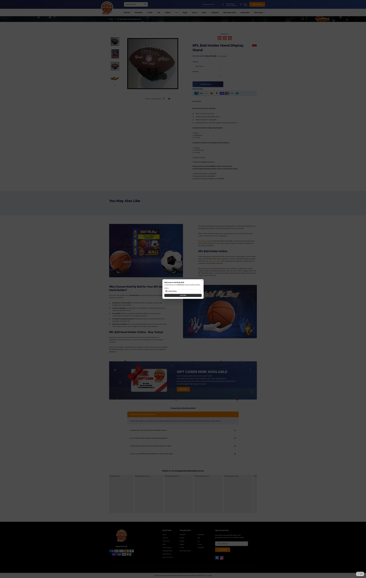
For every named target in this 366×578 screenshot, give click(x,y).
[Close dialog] (202, 281)
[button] (183, 291)
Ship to (166, 288)
